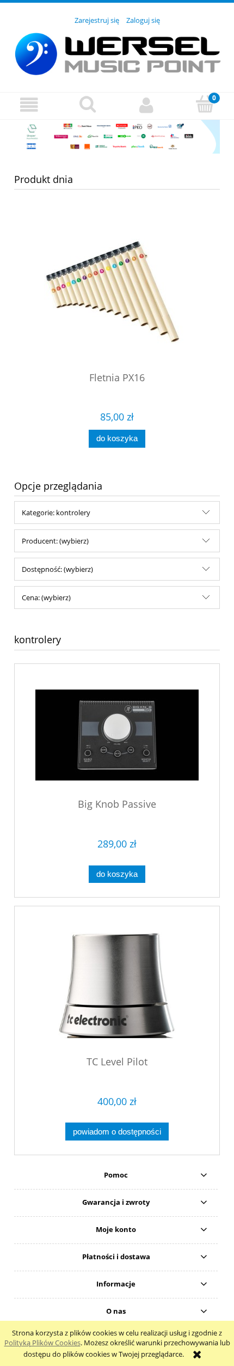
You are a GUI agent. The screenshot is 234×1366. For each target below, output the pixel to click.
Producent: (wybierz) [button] (55, 541)
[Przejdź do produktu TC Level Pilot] (117, 985)
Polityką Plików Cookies (42, 1342)
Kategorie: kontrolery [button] (56, 512)
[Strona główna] (117, 52)
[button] (29, 105)
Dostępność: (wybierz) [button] (57, 569)
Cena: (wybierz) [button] (46, 597)
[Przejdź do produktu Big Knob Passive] (117, 735)
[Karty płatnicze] (117, 136)
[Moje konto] (146, 105)
